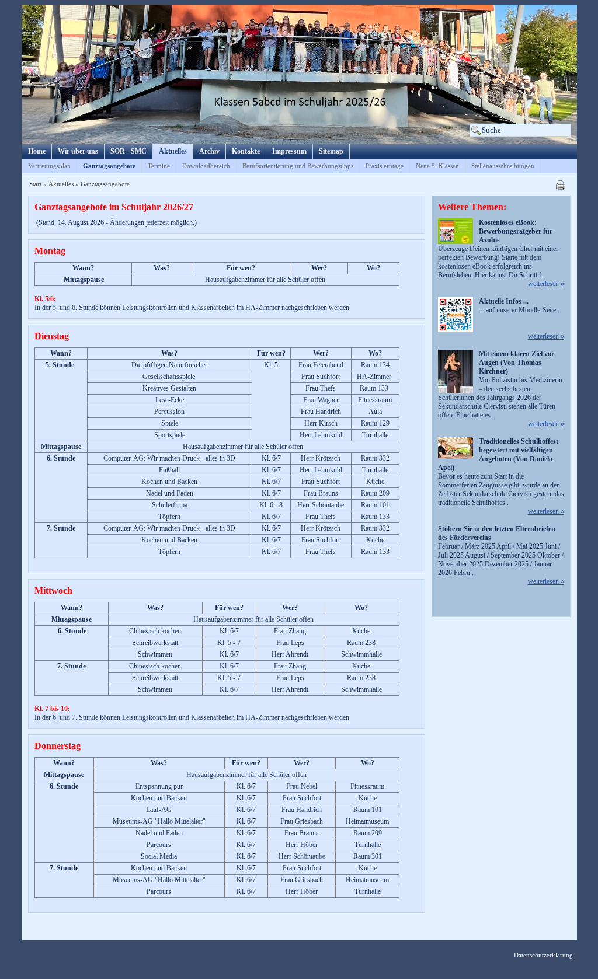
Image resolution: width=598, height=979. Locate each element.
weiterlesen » (546, 284)
